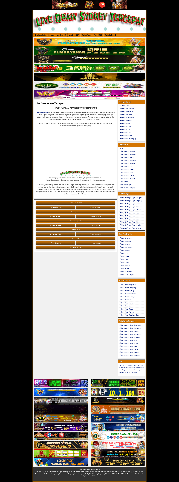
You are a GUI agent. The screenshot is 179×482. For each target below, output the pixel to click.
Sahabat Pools (132, 365)
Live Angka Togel (138, 367)
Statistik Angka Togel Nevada (131, 225)
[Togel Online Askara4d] (61, 418)
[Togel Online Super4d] (89, 59)
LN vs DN (76, 238)
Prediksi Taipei (126, 133)
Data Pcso (124, 253)
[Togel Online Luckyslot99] (118, 392)
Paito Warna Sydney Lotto (96, 474)
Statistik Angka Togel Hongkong (131, 201)
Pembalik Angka (56, 234)
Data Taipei (125, 262)
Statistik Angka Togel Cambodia (131, 207)
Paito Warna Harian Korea (129, 343)
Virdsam (38, 471)
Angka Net (45, 471)
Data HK (97, 471)
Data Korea (125, 256)
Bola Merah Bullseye (128, 297)
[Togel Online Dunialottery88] (118, 410)
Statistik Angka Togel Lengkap (131, 228)
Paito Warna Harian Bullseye (130, 337)
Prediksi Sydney (126, 114)
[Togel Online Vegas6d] (61, 410)
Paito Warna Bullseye (128, 163)
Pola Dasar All (96, 225)
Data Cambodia (126, 247)
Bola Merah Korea (127, 303)
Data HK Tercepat (124, 372)
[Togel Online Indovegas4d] (118, 462)
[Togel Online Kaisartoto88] (61, 453)
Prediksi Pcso (125, 124)
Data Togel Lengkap (127, 274)
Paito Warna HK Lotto (111, 474)
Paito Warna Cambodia (128, 160)
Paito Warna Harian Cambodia (131, 334)
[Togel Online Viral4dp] (89, 94)
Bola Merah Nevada (127, 312)
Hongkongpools (124, 106)
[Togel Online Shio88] (118, 453)
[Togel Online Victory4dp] (61, 392)
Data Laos (124, 259)
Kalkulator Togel (76, 247)
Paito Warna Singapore (128, 151)
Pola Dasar (76, 230)
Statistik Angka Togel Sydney (130, 204)
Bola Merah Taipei (127, 309)
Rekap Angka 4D (56, 225)
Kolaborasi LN (96, 243)
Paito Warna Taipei (127, 175)
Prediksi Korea (126, 127)
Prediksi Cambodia (127, 117)
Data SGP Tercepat (135, 370)
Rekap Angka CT (56, 216)
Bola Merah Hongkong (128, 288)
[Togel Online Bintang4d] (61, 427)
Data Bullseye (125, 250)
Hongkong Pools (126, 367)
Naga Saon (68, 471)
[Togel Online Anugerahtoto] (118, 418)
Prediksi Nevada (126, 136)
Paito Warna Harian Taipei (129, 349)
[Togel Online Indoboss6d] (118, 383)
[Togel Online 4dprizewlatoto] (61, 445)
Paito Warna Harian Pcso (129, 340)
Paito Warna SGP (90, 471)
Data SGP (103, 471)
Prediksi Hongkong (127, 111)
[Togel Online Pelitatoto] (89, 86)
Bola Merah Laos (126, 306)
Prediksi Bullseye (126, 120)
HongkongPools (83, 474)
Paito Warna (86, 35)
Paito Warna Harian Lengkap (130, 355)
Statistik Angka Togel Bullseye (131, 210)
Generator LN (56, 207)
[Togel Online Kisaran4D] (89, 68)
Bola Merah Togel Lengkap (130, 315)
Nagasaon (62, 471)
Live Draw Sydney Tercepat (44, 35)
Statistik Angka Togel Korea (130, 216)
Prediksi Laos (125, 129)
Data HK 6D (125, 268)
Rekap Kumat (76, 212)
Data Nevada (125, 265)
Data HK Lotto (122, 474)
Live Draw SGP (74, 35)
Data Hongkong (126, 241)
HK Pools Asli (96, 476)
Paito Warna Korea (127, 169)
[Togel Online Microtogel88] (61, 383)
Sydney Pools (63, 474)
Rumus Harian (96, 207)
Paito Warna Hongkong (128, 154)
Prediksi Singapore (127, 108)
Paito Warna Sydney (128, 157)
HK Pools (134, 372)
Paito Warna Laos (127, 172)
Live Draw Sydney (42, 112)
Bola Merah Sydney (127, 291)
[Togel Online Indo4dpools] (61, 462)
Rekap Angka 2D (76, 221)
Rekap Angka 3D (96, 216)
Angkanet (55, 474)
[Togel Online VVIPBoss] (89, 42)
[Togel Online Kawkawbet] (61, 401)
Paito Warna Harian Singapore (131, 325)
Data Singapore (126, 238)
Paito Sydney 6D (110, 35)
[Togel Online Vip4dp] (118, 401)
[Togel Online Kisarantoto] (89, 77)
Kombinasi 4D (56, 243)
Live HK (121, 148)
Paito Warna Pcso (127, 166)
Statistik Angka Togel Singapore (131, 198)
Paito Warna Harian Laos (129, 346)
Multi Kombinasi (96, 234)
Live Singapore (124, 370)
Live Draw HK (61, 35)
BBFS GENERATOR (76, 203)
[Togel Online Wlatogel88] (61, 436)
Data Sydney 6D (126, 271)
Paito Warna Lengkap (128, 187)
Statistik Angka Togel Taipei (130, 222)
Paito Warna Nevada (128, 178)
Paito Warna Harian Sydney (130, 331)
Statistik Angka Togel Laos (130, 219)
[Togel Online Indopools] (118, 445)
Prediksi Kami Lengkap (128, 139)
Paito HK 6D (98, 35)
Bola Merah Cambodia (128, 294)
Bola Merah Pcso (126, 300)
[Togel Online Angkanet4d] (118, 436)
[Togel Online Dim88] (89, 50)
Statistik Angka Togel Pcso (130, 213)
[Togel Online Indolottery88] (118, 427)
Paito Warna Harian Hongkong (131, 328)
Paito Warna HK (53, 471)
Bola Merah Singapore (128, 284)
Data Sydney (125, 244)
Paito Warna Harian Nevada (130, 352)
